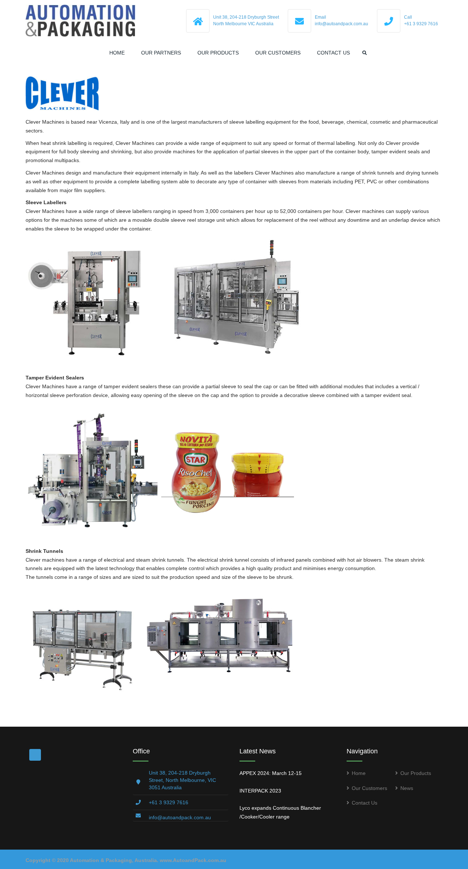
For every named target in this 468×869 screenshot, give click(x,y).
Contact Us (333, 53)
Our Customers (278, 53)
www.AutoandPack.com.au (193, 860)
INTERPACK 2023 (260, 791)
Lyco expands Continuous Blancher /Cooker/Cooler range (280, 812)
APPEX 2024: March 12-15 (270, 773)
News (406, 788)
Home (117, 53)
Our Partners (161, 53)
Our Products (218, 53)
